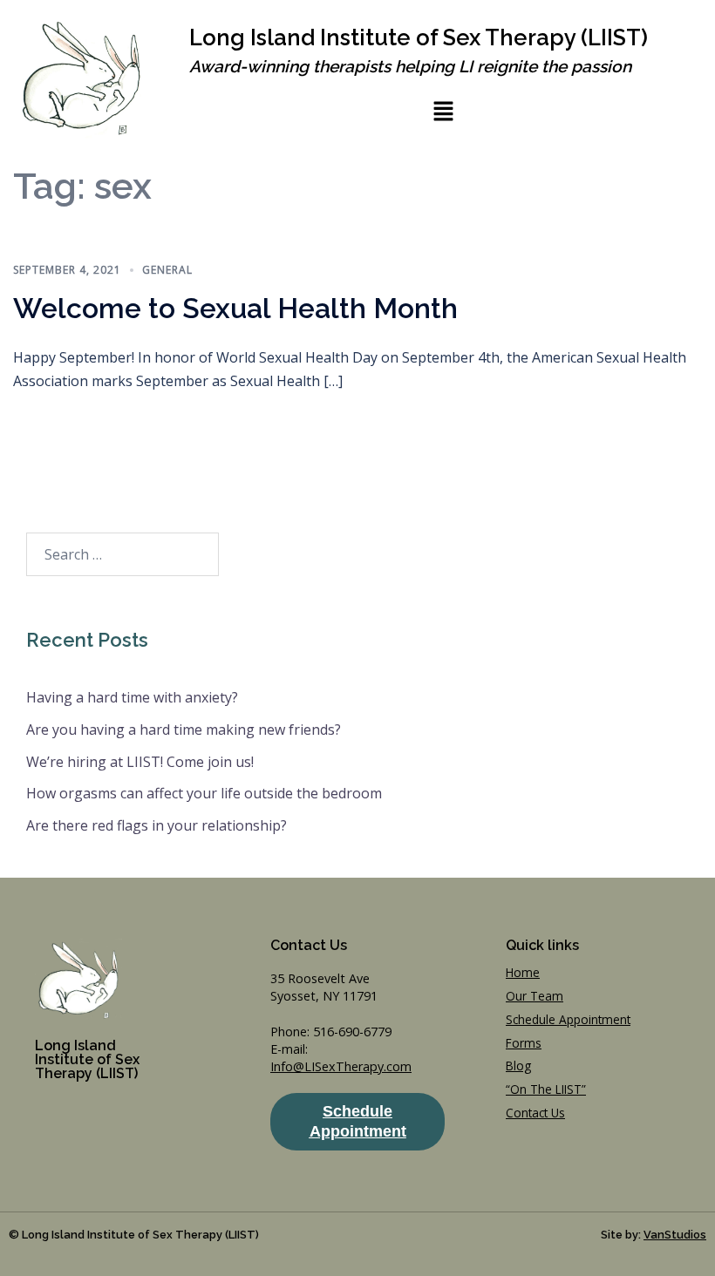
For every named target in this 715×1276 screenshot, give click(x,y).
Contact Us (535, 1112)
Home (523, 972)
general (167, 269)
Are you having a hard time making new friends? (183, 729)
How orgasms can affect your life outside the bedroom (204, 793)
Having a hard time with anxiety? (132, 697)
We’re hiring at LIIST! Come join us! (140, 761)
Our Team (534, 996)
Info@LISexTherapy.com (341, 1066)
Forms (523, 1043)
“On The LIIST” (546, 1089)
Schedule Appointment (568, 1019)
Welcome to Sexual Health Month (235, 308)
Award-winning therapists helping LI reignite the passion (410, 66)
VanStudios (675, 1234)
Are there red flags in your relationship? (156, 825)
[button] (443, 110)
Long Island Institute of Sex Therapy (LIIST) (418, 37)
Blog (518, 1065)
